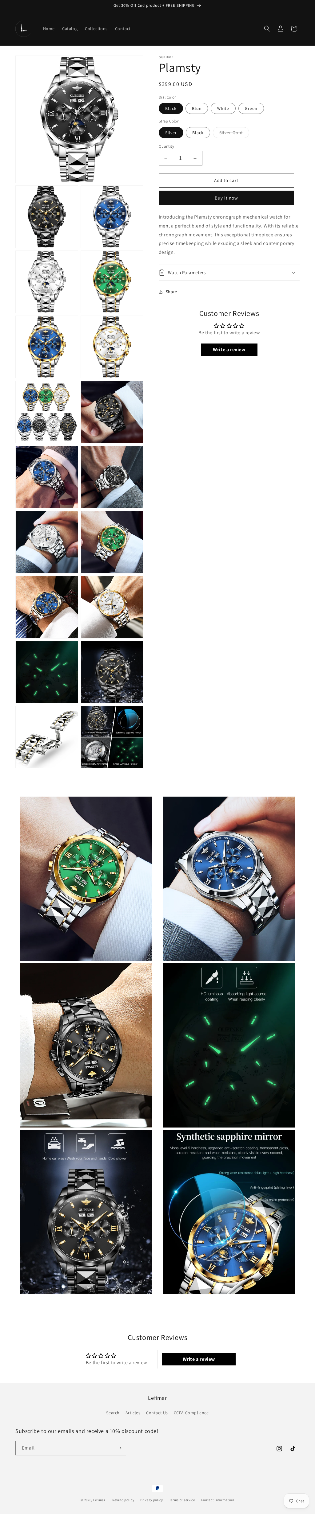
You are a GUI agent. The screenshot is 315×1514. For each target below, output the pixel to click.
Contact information (217, 1500)
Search (113, 1412)
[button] (267, 28)
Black (171, 108)
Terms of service (182, 1500)
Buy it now (226, 198)
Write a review (229, 349)
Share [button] (171, 291)
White (223, 108)
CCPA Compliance (191, 1412)
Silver (171, 132)
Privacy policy (151, 1500)
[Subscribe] (119, 1448)
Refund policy (123, 1500)
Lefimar (99, 1500)
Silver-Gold (234, 134)
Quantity (166, 146)
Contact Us (157, 1412)
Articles (133, 1412)
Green (251, 108)
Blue (196, 108)
